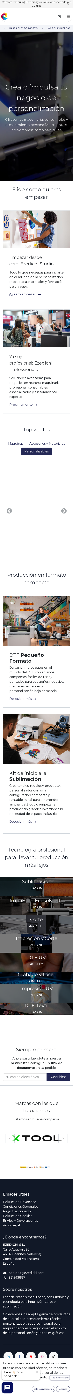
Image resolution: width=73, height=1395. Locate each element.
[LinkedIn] (8, 1356)
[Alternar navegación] (68, 16)
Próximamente (21, 404)
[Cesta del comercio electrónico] (59, 16)
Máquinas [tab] (15, 443)
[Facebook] (19, 1356)
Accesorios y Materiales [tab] (47, 443)
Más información (59, 1377)
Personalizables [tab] (36, 451)
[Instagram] (42, 1356)
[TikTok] (53, 1356)
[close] (37, 1372)
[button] (9, 511)
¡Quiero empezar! (23, 294)
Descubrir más (21, 699)
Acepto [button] (63, 1388)
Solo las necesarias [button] (43, 1388)
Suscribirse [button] (58, 1077)
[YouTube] (31, 1356)
